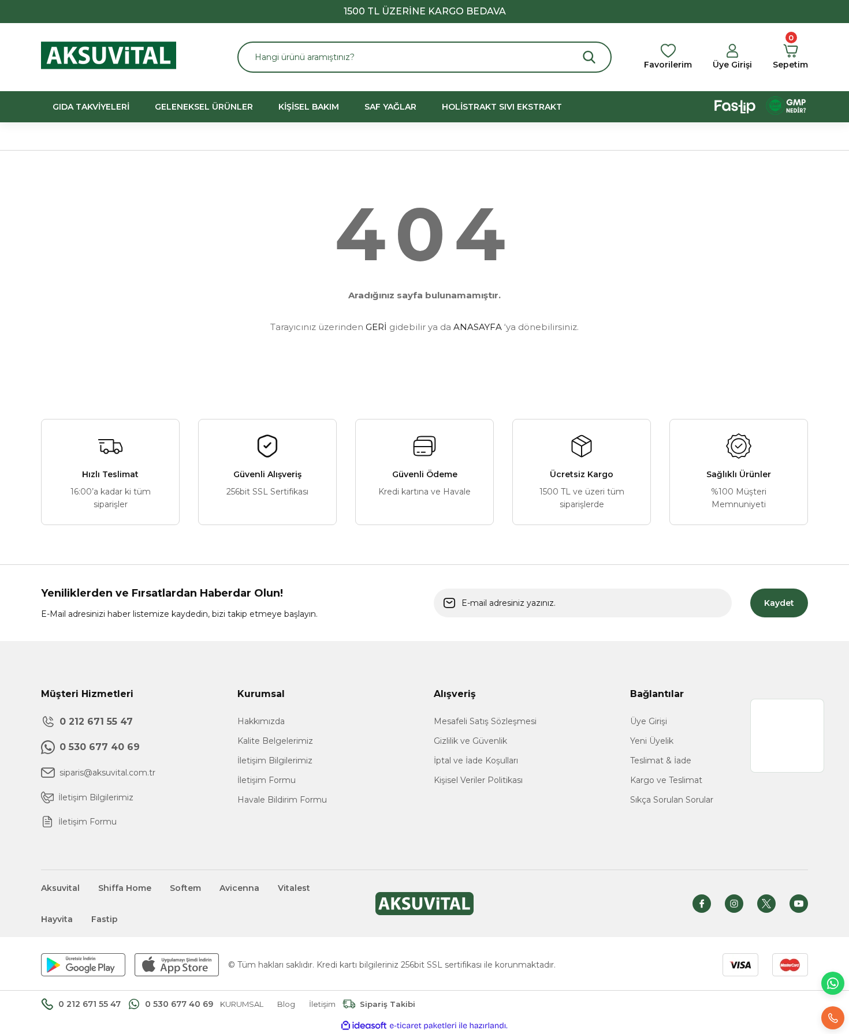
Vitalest (294, 888)
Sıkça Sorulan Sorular (671, 800)
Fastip (104, 919)
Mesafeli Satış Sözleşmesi (485, 721)
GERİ (376, 326)
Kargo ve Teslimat (666, 780)
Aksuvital (60, 888)
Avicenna (239, 888)
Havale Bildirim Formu (282, 800)
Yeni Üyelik (651, 741)
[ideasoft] (364, 1025)
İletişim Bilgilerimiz (274, 760)
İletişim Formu (266, 780)
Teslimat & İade (660, 760)
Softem (185, 888)
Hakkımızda (261, 721)
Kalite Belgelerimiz (275, 741)
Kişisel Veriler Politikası (478, 780)
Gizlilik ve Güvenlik (470, 741)
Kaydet (779, 603)
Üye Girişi (648, 721)
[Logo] (108, 56)
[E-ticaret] (423, 1026)
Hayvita (57, 919)
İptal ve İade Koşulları (476, 760)
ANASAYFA (477, 326)
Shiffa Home (124, 888)
